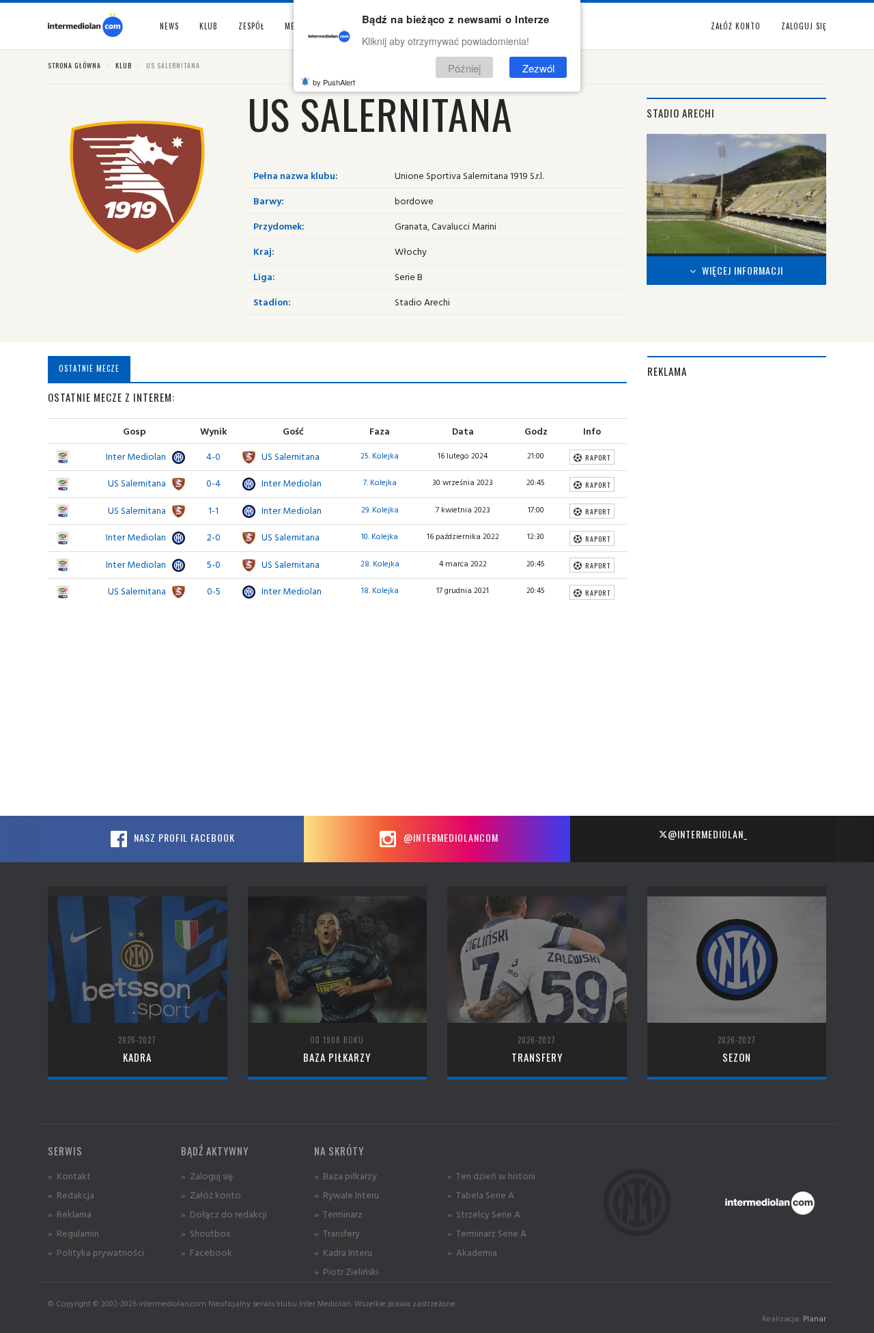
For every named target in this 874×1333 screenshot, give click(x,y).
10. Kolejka (379, 536)
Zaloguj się (803, 25)
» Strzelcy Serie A (483, 1214)
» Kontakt (69, 1175)
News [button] (169, 25)
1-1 (213, 510)
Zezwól (538, 67)
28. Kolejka (380, 563)
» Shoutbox (206, 1233)
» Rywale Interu (346, 1194)
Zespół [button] (251, 25)
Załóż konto (736, 25)
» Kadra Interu (343, 1252)
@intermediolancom (449, 837)
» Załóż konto (211, 1194)
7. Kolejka (380, 482)
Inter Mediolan (136, 456)
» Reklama (69, 1214)
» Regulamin (73, 1233)
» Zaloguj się (207, 1175)
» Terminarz (338, 1214)
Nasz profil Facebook (183, 837)
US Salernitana (291, 456)
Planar (814, 1318)
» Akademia (472, 1252)
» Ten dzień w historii (491, 1175)
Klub (123, 65)
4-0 (213, 456)
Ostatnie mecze (89, 368)
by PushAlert (334, 82)
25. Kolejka (380, 455)
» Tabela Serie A (480, 1194)
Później (464, 67)
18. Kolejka (380, 590)
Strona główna (74, 65)
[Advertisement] (737, 597)
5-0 (214, 564)
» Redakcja (71, 1194)
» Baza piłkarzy (345, 1175)
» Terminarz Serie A (486, 1233)
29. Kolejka (380, 509)
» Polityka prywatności (96, 1252)
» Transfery (337, 1233)
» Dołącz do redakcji (224, 1214)
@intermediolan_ (708, 834)
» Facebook (206, 1252)
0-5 (214, 590)
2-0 (214, 537)
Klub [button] (208, 25)
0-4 (213, 483)
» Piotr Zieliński (346, 1271)
